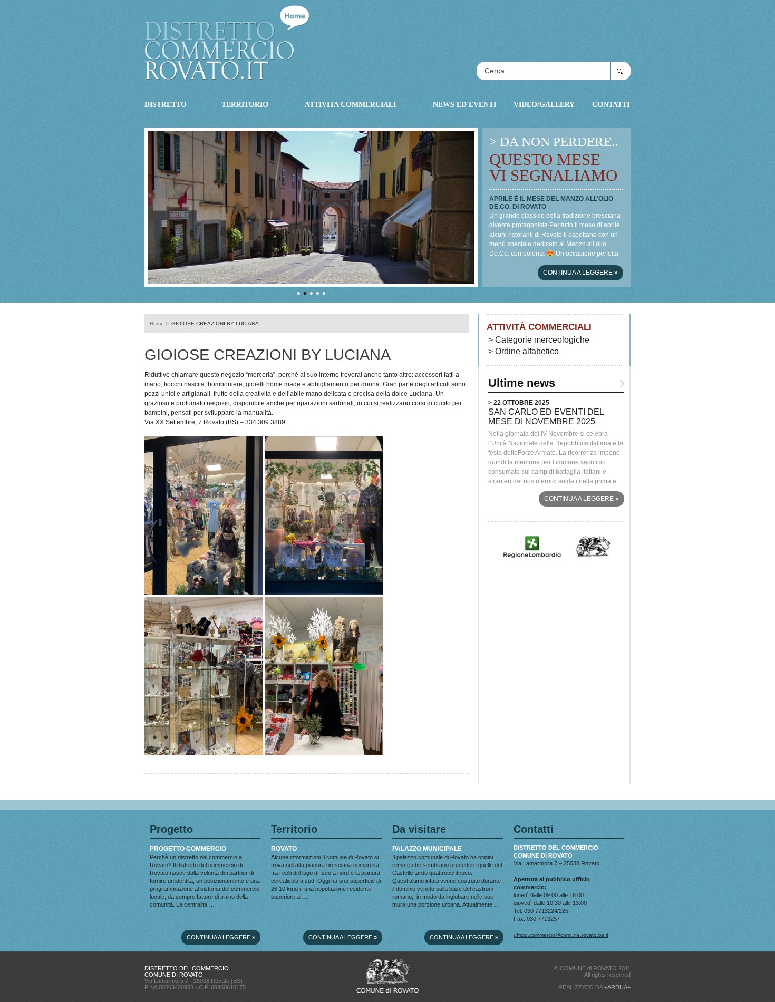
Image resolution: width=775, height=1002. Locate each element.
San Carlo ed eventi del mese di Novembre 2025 (546, 416)
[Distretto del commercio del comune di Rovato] (226, 40)
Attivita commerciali (350, 104)
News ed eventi (464, 104)
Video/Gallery (544, 104)
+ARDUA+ (617, 987)
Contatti (610, 104)
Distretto (165, 104)
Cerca (620, 71)
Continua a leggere (580, 272)
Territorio (244, 104)
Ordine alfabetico (527, 351)
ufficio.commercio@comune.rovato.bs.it (561, 935)
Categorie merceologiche (542, 339)
